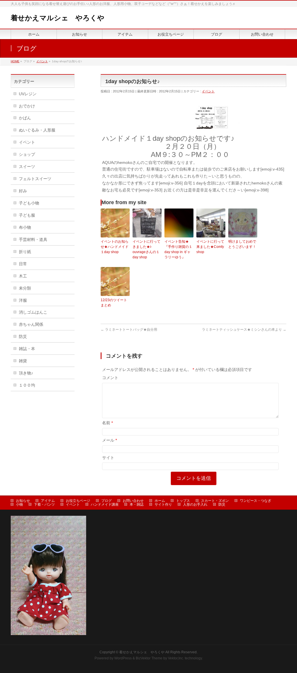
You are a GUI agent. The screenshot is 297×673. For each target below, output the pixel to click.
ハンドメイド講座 (105, 504)
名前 (107, 422)
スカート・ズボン (215, 501)
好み (23, 191)
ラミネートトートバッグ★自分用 (129, 330)
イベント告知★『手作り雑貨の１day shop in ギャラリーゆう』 (178, 249)
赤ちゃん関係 (31, 324)
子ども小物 (29, 203)
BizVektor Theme (149, 658)
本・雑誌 (137, 504)
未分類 (25, 288)
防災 (23, 336)
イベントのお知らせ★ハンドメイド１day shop (114, 246)
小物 (19, 504)
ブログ (106, 501)
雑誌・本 (27, 348)
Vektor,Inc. (176, 658)
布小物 (25, 227)
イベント (208, 91)
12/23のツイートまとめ (114, 302)
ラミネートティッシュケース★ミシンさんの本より (244, 330)
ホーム (160, 501)
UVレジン (28, 94)
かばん (25, 118)
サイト (108, 457)
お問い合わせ (133, 501)
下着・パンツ (44, 504)
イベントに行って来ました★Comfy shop (210, 246)
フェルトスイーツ (35, 178)
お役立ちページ (78, 501)
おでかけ (27, 106)
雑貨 (23, 361)
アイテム (48, 501)
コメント (110, 377)
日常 (23, 263)
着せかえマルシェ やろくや (57, 18)
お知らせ (23, 501)
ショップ (27, 154)
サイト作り (163, 504)
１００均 (27, 385)
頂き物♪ (26, 373)
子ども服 (27, 215)
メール (109, 440)
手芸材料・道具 (33, 239)
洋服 (23, 300)
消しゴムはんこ (33, 312)
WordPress (123, 658)
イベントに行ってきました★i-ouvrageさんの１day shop (146, 249)
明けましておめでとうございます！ (242, 244)
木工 (23, 276)
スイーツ (27, 166)
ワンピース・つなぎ (255, 501)
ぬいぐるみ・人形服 (37, 130)
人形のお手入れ (195, 504)
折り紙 (25, 251)
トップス (183, 501)
